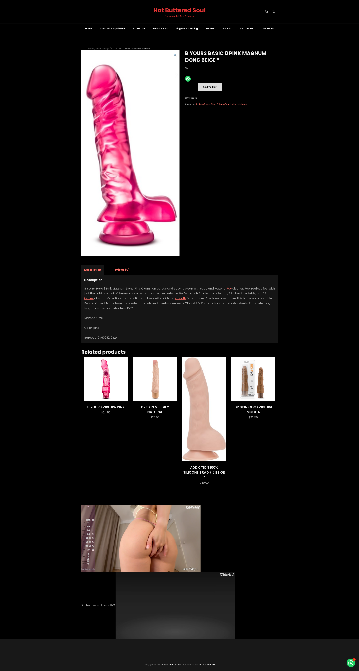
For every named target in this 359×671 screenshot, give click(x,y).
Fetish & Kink (160, 28)
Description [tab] (92, 270)
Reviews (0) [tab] (121, 270)
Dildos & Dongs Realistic (222, 104)
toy (229, 288)
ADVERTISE (139, 28)
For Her (210, 28)
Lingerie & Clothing (187, 28)
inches (89, 298)
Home (88, 28)
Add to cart (210, 87)
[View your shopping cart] (274, 12)
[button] (175, 55)
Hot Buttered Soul (179, 10)
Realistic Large (240, 104)
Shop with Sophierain (112, 28)
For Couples (246, 28)
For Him (227, 28)
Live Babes (268, 28)
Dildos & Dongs (102, 48)
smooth (180, 298)
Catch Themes (207, 664)
